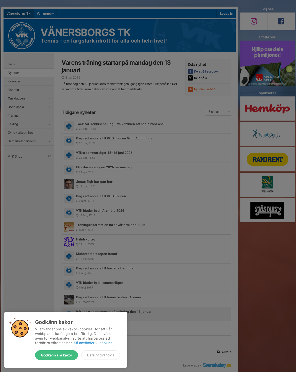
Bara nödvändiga (100, 355)
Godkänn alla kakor (56, 355)
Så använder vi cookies (93, 343)
